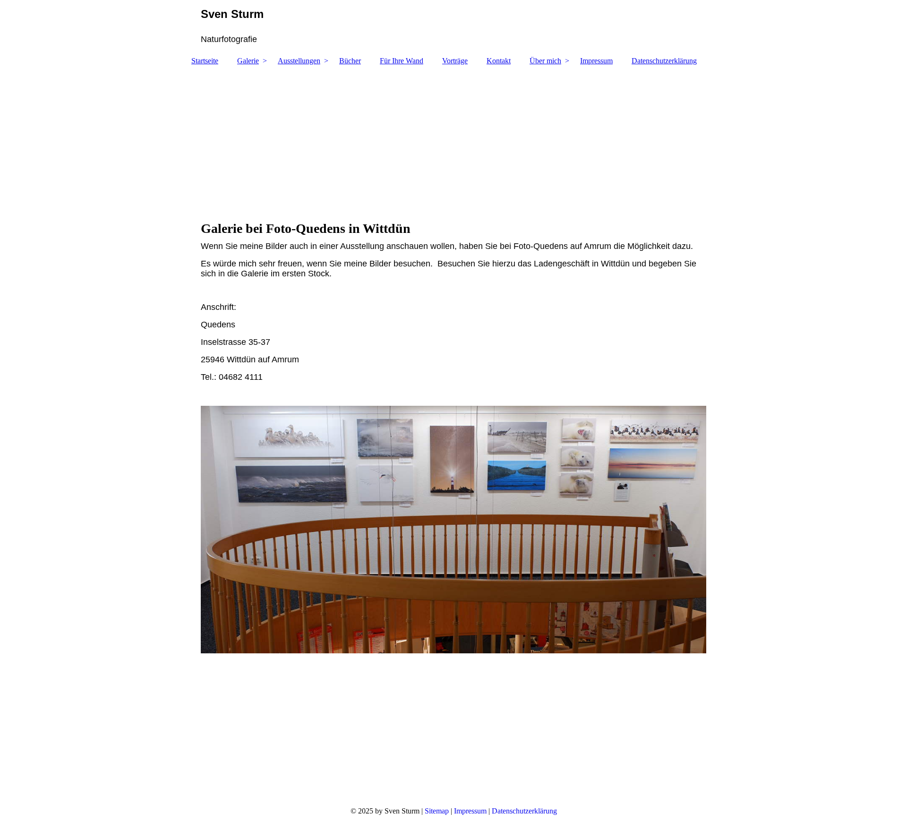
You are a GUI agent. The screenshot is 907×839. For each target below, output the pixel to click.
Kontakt (499, 61)
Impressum (596, 61)
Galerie (248, 61)
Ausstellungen (299, 61)
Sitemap (437, 811)
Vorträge (455, 61)
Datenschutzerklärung (664, 61)
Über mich (545, 61)
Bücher (350, 61)
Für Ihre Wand (401, 61)
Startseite (204, 61)
